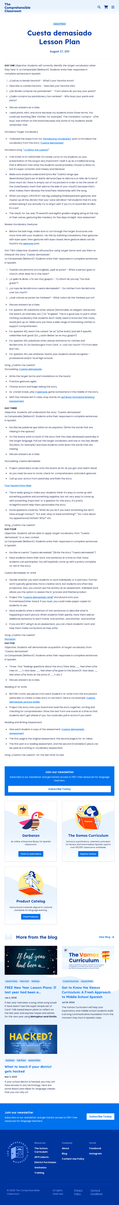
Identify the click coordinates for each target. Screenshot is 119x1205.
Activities (10, 1060)
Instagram (95, 1153)
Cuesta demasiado (51, 143)
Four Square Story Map (18, 485)
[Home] (17, 7)
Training (39, 1172)
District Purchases (45, 1162)
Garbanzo (40, 1167)
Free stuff (24, 981)
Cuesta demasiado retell (38, 597)
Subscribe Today (59, 789)
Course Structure (70, 981)
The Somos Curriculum (41, 1150)
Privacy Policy (78, 1192)
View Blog (104, 937)
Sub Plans (21, 1060)
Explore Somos (88, 853)
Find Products (30, 916)
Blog (64, 1153)
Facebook (95, 1148)
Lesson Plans (59, 24)
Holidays (35, 981)
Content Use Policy (73, 1158)
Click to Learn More (31, 853)
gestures (28, 243)
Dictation (10, 639)
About (65, 1148)
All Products (41, 1157)
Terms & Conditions (96, 1192)
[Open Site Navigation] (112, 7)
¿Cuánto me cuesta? (36, 150)
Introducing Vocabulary (57, 138)
